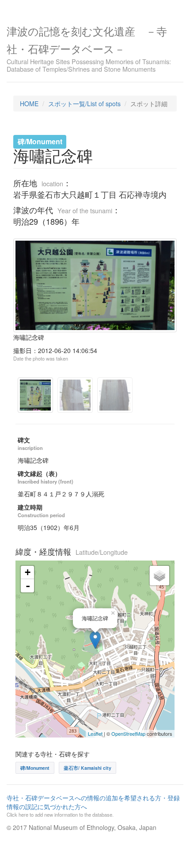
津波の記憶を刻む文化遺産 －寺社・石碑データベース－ (89, 48)
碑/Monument (34, 767)
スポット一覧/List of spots (84, 103)
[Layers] (159, 575)
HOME (29, 103)
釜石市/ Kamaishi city (87, 767)
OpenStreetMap (128, 733)
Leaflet (95, 733)
